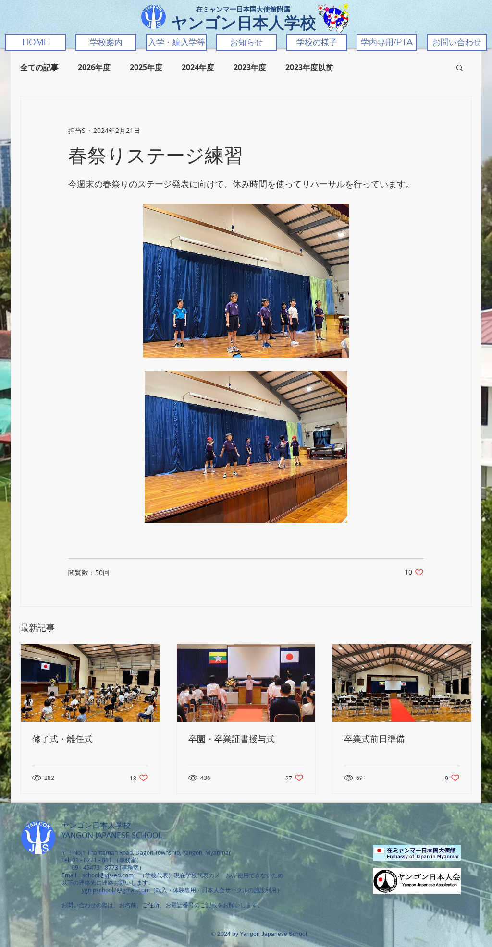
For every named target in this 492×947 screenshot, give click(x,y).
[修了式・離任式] (90, 683)
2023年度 (250, 67)
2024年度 (198, 67)
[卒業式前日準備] (401, 683)
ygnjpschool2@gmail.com (116, 890)
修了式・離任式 (62, 739)
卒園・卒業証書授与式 (231, 739)
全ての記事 (39, 67)
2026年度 (94, 67)
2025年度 (146, 67)
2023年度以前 (309, 67)
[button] (105, 42)
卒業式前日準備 (374, 739)
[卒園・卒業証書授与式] (246, 683)
